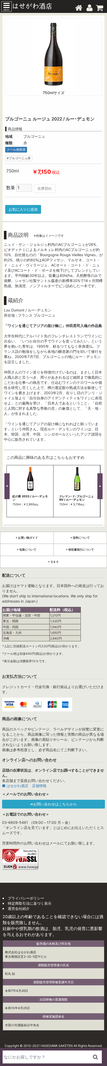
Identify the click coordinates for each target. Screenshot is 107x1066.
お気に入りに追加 (23, 209)
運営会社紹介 (19, 908)
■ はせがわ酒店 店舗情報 (24, 785)
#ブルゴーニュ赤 (19, 158)
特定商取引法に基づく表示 (29, 903)
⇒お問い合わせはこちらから (53, 804)
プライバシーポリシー (26, 898)
